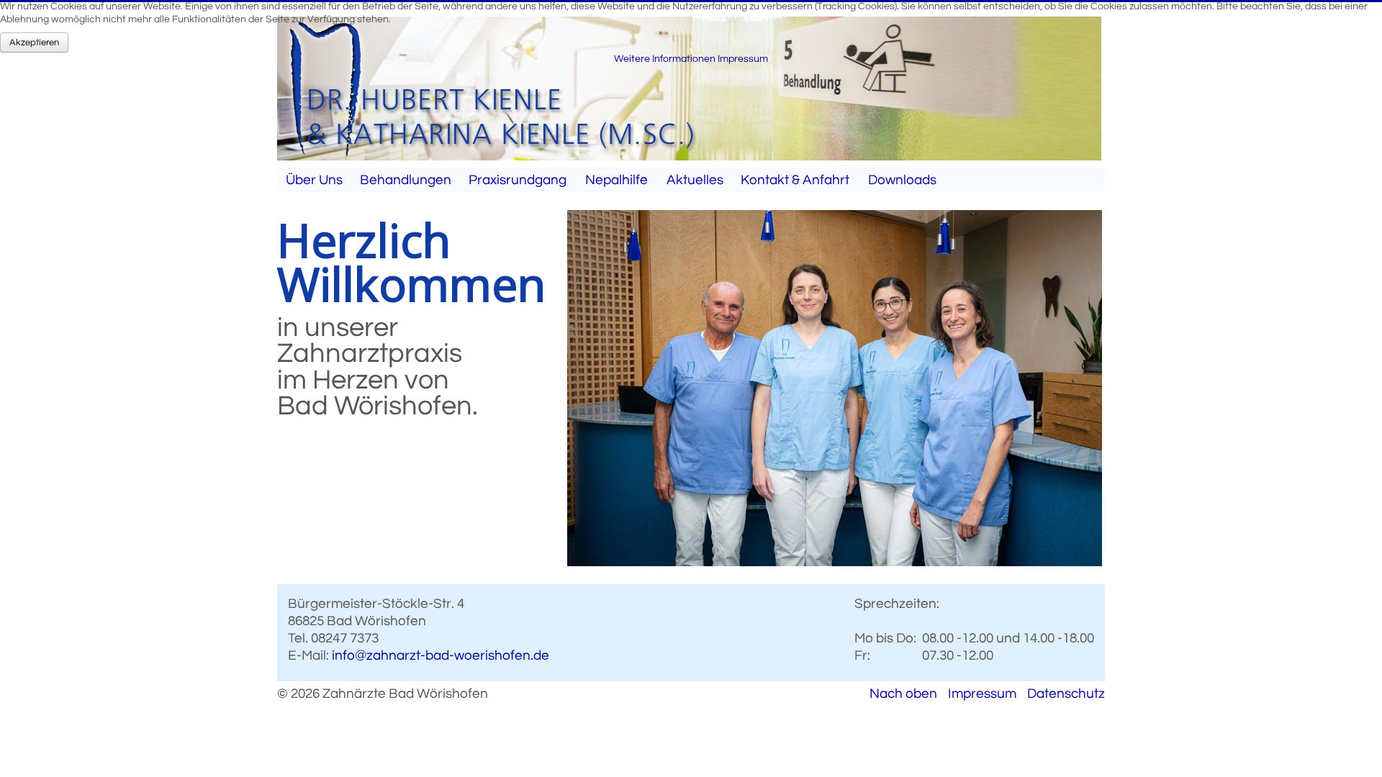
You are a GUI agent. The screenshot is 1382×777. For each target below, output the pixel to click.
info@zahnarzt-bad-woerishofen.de (440, 655)
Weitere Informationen (664, 59)
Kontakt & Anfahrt (795, 180)
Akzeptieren (34, 42)
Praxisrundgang (517, 180)
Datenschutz (1066, 693)
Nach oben (903, 693)
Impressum (982, 693)
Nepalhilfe (616, 180)
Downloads (902, 180)
